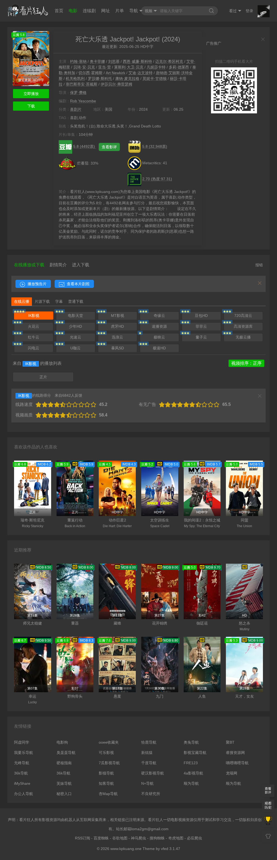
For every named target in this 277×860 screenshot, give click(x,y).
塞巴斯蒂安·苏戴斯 (81, 84)
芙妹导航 (64, 783)
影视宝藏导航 (195, 752)
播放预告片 (37, 284)
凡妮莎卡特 (156, 67)
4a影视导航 (193, 773)
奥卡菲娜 (97, 61)
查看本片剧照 (78, 284)
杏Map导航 (108, 794)
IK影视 (33, 315)
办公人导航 (23, 794)
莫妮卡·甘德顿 (155, 78)
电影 (73, 10)
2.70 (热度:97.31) (157, 179)
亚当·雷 (104, 67)
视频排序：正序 (246, 363)
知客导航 (106, 783)
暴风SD (117, 348)
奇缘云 (159, 315)
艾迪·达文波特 (140, 73)
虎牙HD (117, 326)
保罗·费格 (78, 92)
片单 (119, 10)
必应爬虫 (194, 838)
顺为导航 (191, 783)
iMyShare (22, 783)
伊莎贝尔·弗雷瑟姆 (116, 84)
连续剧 (89, 10)
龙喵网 (231, 773)
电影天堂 (75, 315)
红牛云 (33, 337)
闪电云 (33, 348)
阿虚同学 (21, 742)
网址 (105, 10)
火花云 (33, 326)
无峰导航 (21, 763)
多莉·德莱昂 (179, 67)
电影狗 (62, 742)
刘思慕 (114, 61)
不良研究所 (150, 794)
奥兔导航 (191, 742)
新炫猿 (147, 752)
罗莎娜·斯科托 (100, 78)
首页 (59, 10)
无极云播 (243, 337)
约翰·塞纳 (78, 61)
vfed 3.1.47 (170, 848)
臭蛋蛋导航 (66, 752)
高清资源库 (243, 326)
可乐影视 (106, 752)
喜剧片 (75, 109)
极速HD (159, 348)
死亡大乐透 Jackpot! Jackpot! (117, 39)
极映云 (159, 337)
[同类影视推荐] (268, 821)
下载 (31, 106)
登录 (249, 11)
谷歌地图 (119, 838)
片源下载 (42, 301)
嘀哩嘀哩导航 (237, 763)
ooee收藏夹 (109, 742)
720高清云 (243, 315)
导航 (133, 10)
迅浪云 (117, 337)
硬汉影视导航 (152, 773)
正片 (43, 377)
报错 (259, 265)
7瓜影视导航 (109, 763)
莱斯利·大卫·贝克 (128, 67)
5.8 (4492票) (84, 146)
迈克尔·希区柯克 (169, 61)
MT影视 (117, 315)
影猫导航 (106, 773)
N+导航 (147, 783)
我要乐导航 (23, 752)
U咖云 (75, 348)
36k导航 (21, 773)
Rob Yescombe (83, 101)
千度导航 (148, 763)
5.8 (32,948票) (154, 146)
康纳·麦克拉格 (127, 78)
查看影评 (109, 147)
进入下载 (80, 264)
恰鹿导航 (148, 742)
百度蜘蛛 (101, 838)
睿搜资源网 (235, 752)
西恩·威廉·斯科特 (137, 61)
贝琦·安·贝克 (84, 67)
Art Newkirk (115, 73)
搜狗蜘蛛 (157, 838)
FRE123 (191, 763)
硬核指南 (64, 763)
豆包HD (201, 315)
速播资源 (159, 326)
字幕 (59, 301)
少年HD (75, 326)
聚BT (230, 742)
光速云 (75, 337)
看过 (233, 11)
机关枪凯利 (75, 78)
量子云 (201, 337)
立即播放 (31, 93)
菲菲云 (201, 326)
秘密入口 (64, 794)
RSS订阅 (82, 838)
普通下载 (75, 301)
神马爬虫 (138, 838)
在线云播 (21, 301)
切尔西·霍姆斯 (90, 73)
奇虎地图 (175, 838)
